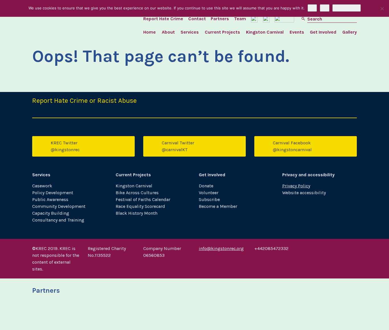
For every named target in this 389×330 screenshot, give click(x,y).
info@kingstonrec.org (221, 248)
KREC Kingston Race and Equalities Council (73, 23)
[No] (382, 8)
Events (297, 32)
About (168, 32)
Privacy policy (347, 8)
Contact (197, 18)
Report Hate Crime (163, 18)
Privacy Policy (296, 185)
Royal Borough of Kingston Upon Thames (55, 314)
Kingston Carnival (265, 32)
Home (149, 32)
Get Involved (323, 32)
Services (190, 32)
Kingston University (111, 314)
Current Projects (222, 32)
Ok (312, 8)
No (324, 8)
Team (240, 18)
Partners (220, 18)
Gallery (349, 32)
